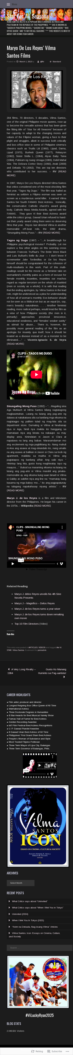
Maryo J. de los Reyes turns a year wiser (37, 608)
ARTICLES (33, 647)
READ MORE (51, 232)
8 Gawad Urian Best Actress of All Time (28, 732)
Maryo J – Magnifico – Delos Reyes (34, 603)
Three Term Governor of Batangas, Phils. (29, 748)
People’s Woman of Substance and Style (29, 738)
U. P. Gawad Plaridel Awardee (24, 728)
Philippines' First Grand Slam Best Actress (30, 735)
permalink (42, 650)
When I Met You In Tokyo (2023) (28, 920)
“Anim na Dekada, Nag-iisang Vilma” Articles (35, 927)
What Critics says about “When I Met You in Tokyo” (37, 907)
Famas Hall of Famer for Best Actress (28, 719)
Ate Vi (59, 647)
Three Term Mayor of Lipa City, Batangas (29, 745)
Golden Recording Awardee (22, 722)
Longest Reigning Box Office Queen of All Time (32, 705)
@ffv (42, 62)
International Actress (19, 708)
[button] (29, 99)
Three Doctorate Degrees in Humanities (28, 712)
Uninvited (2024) (20, 914)
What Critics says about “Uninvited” (30, 901)
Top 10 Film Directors (26, 623)
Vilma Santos (18, 650)
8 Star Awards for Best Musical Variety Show (31, 715)
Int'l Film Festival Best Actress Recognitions (30, 725)
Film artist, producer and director (25, 702)
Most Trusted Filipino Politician (24, 742)
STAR (9, 650)
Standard (57, 62)
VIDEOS (42, 647)
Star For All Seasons (28, 16)
